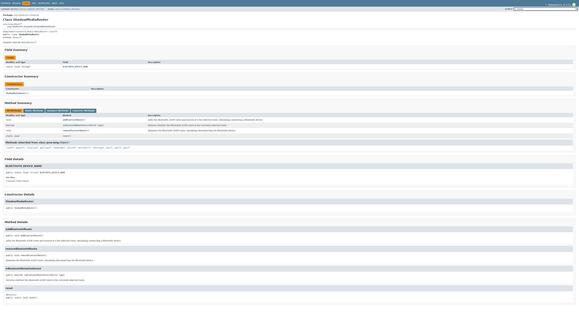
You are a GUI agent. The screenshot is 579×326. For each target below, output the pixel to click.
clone (9, 148)
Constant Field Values (17, 181)
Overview (6, 3)
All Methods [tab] (14, 110)
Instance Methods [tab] (57, 110)
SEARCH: (509, 9)
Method (40, 9)
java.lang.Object (11, 24)
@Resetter (11, 295)
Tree (34, 3)
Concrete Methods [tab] (84, 110)
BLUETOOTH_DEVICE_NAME (75, 67)
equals (19, 148)
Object (16, 37)
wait (108, 148)
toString (97, 148)
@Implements (9, 31)
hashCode (58, 148)
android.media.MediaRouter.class (36, 31)
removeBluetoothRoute (75, 130)
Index (55, 3)
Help (61, 3)
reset (66, 136)
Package (16, 3)
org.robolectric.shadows (26, 15)
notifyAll (83, 148)
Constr (30, 9)
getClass (45, 148)
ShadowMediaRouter (16, 93)
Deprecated (44, 3)
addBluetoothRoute (73, 120)
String (25, 67)
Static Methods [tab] (34, 110)
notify (70, 148)
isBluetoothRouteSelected (77, 125)
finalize (31, 148)
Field (22, 9)
